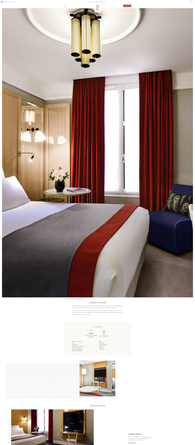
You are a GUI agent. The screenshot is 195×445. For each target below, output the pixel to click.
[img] (97, 8)
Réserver (127, 5)
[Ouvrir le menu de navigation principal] (65, 6)
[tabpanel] (97, 152)
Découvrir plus (133, 442)
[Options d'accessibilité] (2, 2)
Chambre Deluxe (134, 434)
